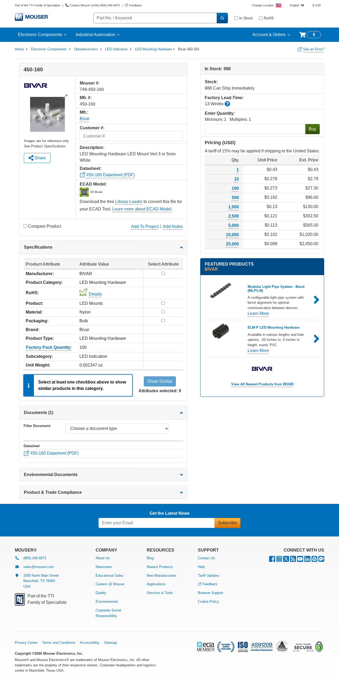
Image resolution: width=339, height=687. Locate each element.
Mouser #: (90, 83)
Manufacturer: (40, 273)
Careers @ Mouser (110, 584)
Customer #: (92, 128)
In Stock (246, 18)
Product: (34, 303)
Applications (156, 584)
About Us (103, 558)
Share (39, 158)
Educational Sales (109, 576)
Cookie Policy (208, 602)
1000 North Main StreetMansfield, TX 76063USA (41, 581)
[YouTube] (300, 560)
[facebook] (272, 560)
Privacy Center (26, 643)
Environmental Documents (51, 474)
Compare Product (44, 226)
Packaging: (37, 321)
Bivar (85, 118)
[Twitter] (286, 560)
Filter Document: (37, 426)
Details (95, 294)
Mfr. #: (86, 97)
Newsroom (104, 567)
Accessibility (90, 643)
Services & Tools (160, 593)
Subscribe (227, 523)
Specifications (38, 247)
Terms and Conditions (58, 643)
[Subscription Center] (314, 560)
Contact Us (206, 558)
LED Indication (116, 49)
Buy (312, 129)
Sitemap (110, 643)
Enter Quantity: (220, 113)
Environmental (107, 602)
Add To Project (145, 226)
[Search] (222, 18)
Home (19, 49)
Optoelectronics (86, 49)
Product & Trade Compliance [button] (53, 492)
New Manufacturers (161, 576)
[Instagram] (279, 560)
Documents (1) (38, 412)
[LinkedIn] (307, 560)
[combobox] (297, 5)
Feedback (209, 584)
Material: (34, 312)
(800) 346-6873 (34, 558)
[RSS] (293, 560)
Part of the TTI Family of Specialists (37, 5)
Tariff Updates (208, 576)
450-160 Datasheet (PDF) (110, 175)
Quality (101, 593)
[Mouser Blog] (321, 560)
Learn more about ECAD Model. (142, 209)
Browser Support (210, 593)
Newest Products (160, 567)
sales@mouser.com (38, 567)
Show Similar (159, 381)
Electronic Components (40, 34)
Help (201, 567)
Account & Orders (269, 34)
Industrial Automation (95, 34)
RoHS (269, 18)
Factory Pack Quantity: (49, 347)
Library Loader (128, 201)
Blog (150, 558)
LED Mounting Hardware (153, 49)
